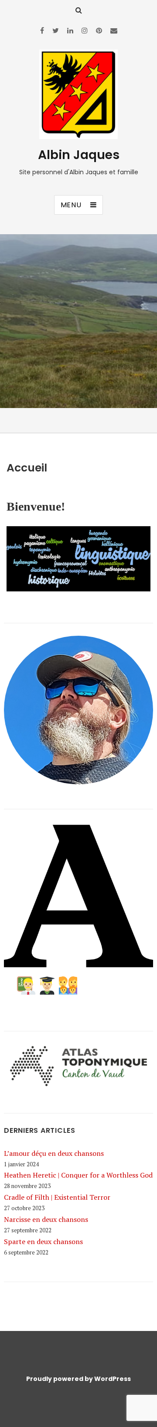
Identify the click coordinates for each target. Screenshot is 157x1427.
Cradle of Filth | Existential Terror (57, 1197)
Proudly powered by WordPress (78, 1378)
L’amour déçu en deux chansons (54, 1153)
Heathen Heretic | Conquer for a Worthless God (78, 1175)
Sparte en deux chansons (43, 1241)
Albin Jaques (78, 154)
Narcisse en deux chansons (46, 1219)
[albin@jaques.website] (113, 30)
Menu (71, 205)
